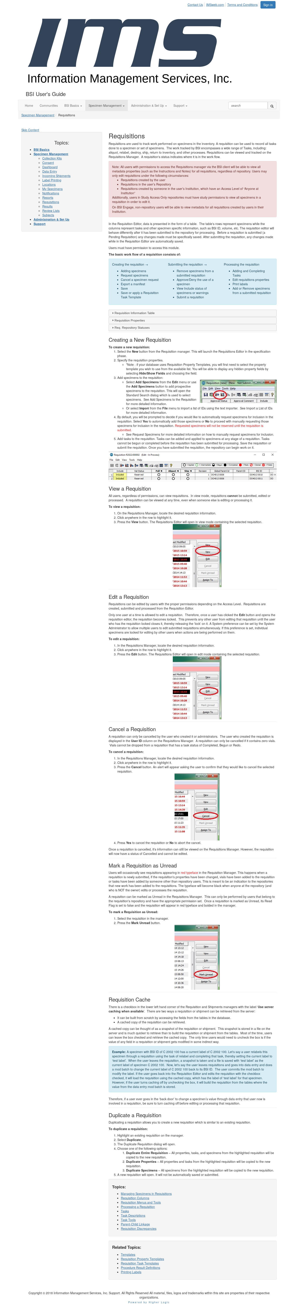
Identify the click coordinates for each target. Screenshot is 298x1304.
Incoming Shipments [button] (56, 176)
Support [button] (40, 224)
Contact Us (195, 4)
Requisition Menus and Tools (141, 1202)
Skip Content (30, 130)
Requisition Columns (135, 1198)
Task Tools (128, 1220)
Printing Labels (131, 1272)
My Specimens (52, 189)
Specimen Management (37, 115)
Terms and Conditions (242, 4)
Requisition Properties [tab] (130, 320)
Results (47, 206)
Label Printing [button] (51, 180)
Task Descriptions (133, 1215)
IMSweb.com (215, 4)
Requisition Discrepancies (138, 1228)
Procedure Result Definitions (140, 1267)
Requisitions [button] (50, 202)
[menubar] (223, 4)
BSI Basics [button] (42, 149)
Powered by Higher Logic (149, 1302)
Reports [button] (47, 197)
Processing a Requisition (138, 1206)
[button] (73, 105)
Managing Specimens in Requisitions (146, 1193)
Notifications (50, 193)
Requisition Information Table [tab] (135, 313)
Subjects (48, 215)
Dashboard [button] (50, 167)
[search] (272, 105)
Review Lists (51, 210)
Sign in (268, 5)
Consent (48, 162)
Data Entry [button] (49, 171)
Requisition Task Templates (140, 1263)
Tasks (125, 1211)
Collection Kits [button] (52, 158)
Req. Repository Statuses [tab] (132, 327)
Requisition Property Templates (142, 1259)
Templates (128, 1254)
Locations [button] (49, 184)
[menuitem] (196, 4)
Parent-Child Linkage (135, 1224)
